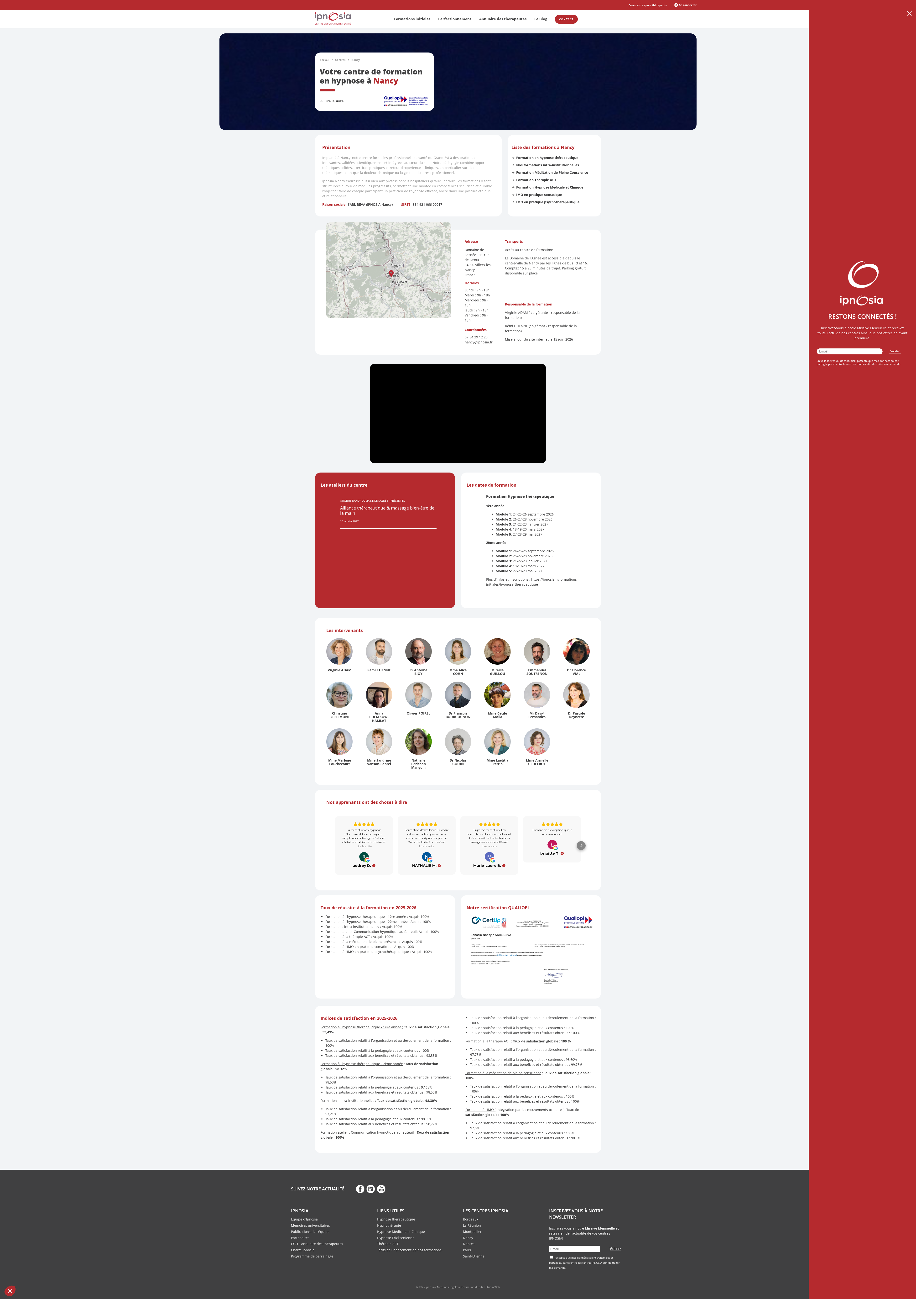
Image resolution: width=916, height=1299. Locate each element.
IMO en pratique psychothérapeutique (547, 202)
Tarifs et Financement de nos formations (409, 1250)
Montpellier (472, 1231)
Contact (566, 19)
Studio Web (493, 1287)
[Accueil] (333, 23)
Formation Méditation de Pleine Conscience (552, 172)
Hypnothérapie (389, 1225)
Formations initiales (412, 18)
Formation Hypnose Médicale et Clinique (549, 187)
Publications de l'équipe (310, 1231)
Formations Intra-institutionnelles (347, 1100)
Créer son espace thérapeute (648, 5)
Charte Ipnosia (302, 1250)
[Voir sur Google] (364, 857)
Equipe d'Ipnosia (304, 1219)
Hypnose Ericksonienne (395, 1238)
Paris (467, 1250)
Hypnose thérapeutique (396, 1219)
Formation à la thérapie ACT (487, 1041)
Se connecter (688, 5)
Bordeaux (470, 1219)
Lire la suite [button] (364, 846)
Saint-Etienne (473, 1256)
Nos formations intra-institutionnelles (547, 165)
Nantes (468, 1243)
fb (360, 1189)
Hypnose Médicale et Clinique (401, 1231)
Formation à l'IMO (480, 1109)
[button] (391, 273)
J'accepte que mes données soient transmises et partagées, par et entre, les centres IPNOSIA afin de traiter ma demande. (584, 1262)
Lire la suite (334, 101)
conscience (532, 1073)
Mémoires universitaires (310, 1225)
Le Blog (540, 18)
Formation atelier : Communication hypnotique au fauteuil (367, 1132)
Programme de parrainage (312, 1256)
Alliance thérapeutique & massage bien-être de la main (387, 510)
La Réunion (472, 1225)
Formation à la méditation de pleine (494, 1073)
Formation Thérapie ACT (536, 180)
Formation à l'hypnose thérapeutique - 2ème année (362, 1064)
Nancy (468, 1238)
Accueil (324, 60)
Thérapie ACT (388, 1243)
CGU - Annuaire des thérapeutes (317, 1243)
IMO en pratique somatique (539, 194)
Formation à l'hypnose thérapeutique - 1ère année (361, 1027)
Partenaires (300, 1238)
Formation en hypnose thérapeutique (547, 157)
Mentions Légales (447, 1287)
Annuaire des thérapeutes (502, 18)
